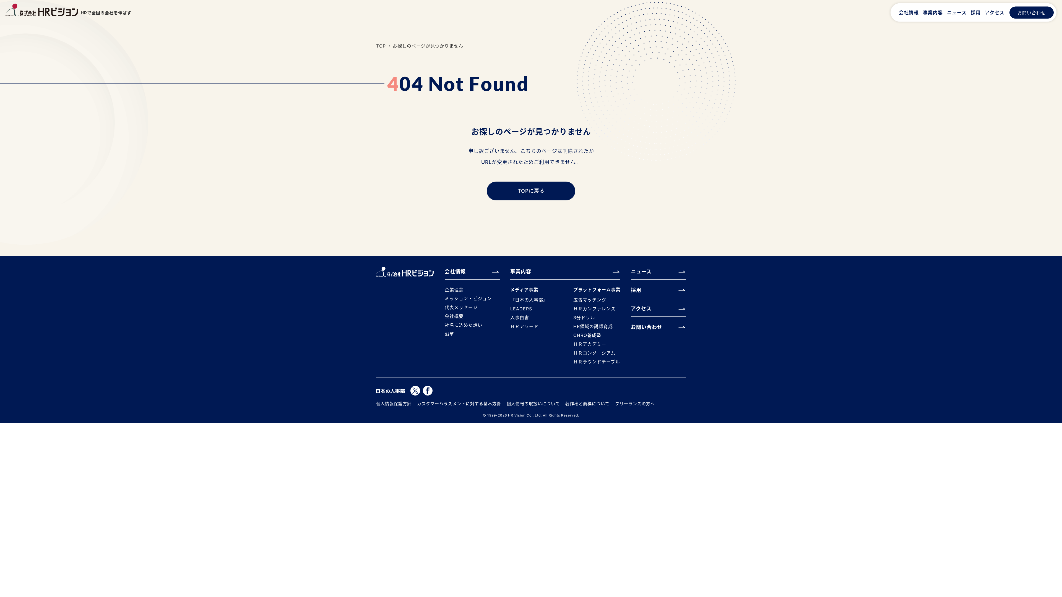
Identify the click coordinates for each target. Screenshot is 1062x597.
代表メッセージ (461, 307)
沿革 (449, 334)
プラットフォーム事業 (596, 289)
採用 (976, 12)
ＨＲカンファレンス (594, 308)
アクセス (994, 12)
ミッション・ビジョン (468, 298)
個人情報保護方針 (394, 403)
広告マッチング (589, 300)
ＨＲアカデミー (589, 344)
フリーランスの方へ (635, 403)
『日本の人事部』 (529, 300)
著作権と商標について (587, 403)
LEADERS (521, 308)
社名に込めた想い (463, 325)
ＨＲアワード (524, 326)
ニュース (957, 12)
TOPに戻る (531, 191)
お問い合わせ (1031, 12)
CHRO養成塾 (587, 335)
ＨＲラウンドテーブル (596, 362)
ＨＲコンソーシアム (594, 353)
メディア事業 (524, 289)
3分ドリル (584, 317)
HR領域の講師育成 (593, 326)
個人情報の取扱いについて (533, 403)
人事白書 (519, 317)
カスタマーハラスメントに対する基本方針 (459, 403)
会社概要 (454, 316)
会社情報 (909, 12)
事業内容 (933, 12)
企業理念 (454, 289)
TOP (381, 46)
